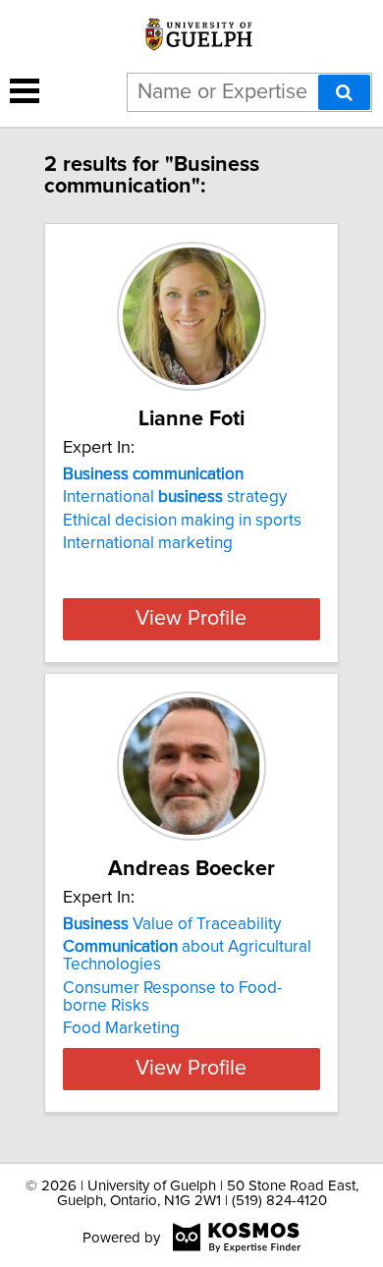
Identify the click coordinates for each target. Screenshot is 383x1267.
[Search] (344, 92)
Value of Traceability (172, 924)
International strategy (175, 497)
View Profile (191, 619)
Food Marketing (121, 1028)
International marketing (148, 543)
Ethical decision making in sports (182, 520)
